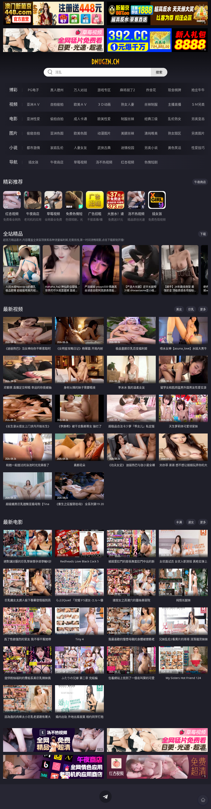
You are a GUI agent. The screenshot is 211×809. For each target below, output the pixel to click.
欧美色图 (80, 133)
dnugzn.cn (105, 62)
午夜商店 (56, 162)
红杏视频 (127, 162)
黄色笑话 (174, 147)
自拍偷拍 (56, 104)
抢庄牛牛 (198, 90)
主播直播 (174, 104)
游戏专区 (104, 90)
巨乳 (191, 309)
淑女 (191, 522)
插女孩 (33, 162)
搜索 (159, 72)
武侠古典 (104, 147)
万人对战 (80, 90)
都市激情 (33, 147)
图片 (13, 133)
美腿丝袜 (127, 133)
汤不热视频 (104, 162)
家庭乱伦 (56, 147)
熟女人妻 (127, 104)
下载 (203, 234)
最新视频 (13, 309)
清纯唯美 (151, 133)
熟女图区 (174, 133)
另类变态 (198, 119)
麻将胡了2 (127, 90)
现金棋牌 (174, 90)
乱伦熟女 (174, 119)
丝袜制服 (151, 104)
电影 (13, 119)
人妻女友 (80, 147)
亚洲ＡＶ (33, 104)
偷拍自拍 (56, 119)
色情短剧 (151, 162)
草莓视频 (80, 162)
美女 (179, 309)
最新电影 (13, 521)
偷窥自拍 (33, 133)
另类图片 (198, 133)
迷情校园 (127, 147)
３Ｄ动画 (104, 104)
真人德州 (56, 90)
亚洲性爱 (33, 119)
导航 (13, 162)
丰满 (179, 522)
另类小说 (151, 147)
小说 (13, 147)
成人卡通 (80, 119)
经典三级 (151, 119)
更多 (203, 309)
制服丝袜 (127, 119)
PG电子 (33, 90)
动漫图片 (104, 133)
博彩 (13, 90)
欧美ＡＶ (80, 104)
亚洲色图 (56, 133)
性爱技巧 (198, 147)
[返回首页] (203, 800)
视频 (13, 104)
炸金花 (151, 90)
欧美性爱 (104, 119)
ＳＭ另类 (198, 104)
